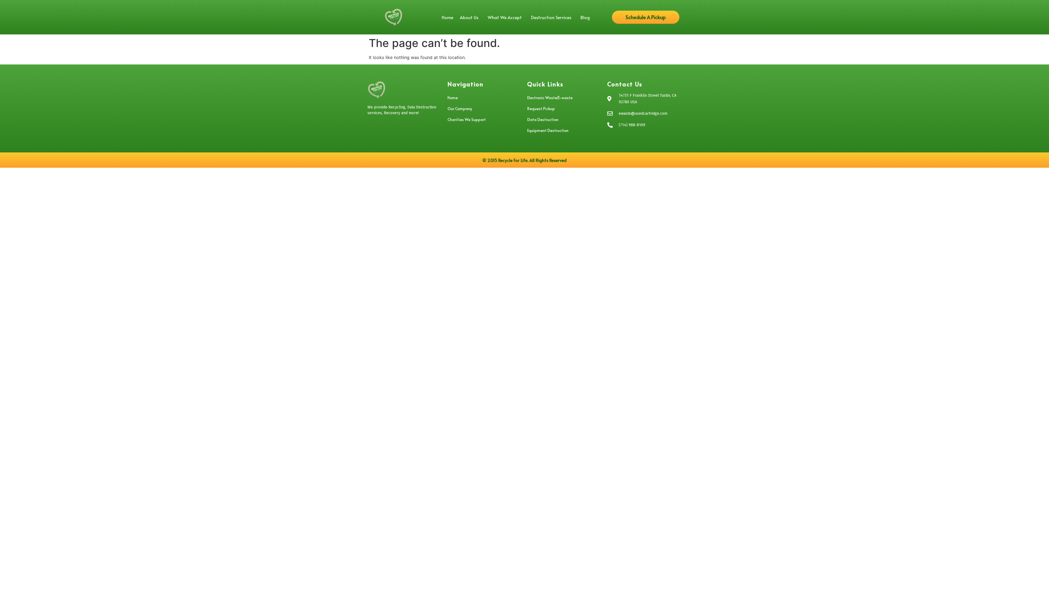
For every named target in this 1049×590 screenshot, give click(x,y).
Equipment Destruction (547, 130)
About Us (469, 17)
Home (447, 17)
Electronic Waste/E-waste (550, 97)
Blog (585, 17)
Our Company (459, 108)
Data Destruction (542, 119)
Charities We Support (466, 119)
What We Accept (505, 17)
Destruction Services (551, 17)
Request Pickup (541, 108)
